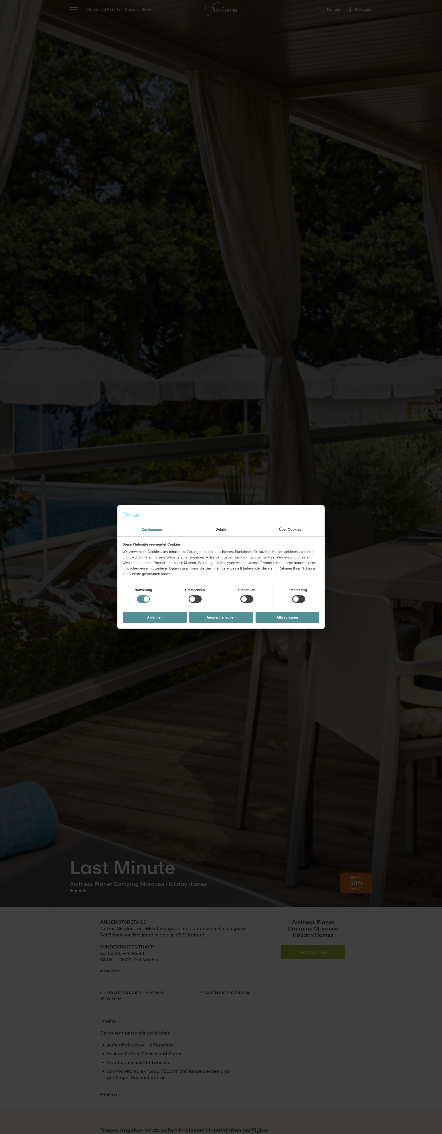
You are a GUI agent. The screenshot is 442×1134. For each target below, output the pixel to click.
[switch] (195, 599)
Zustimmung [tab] (152, 529)
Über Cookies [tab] (290, 529)
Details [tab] (221, 529)
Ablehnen (155, 617)
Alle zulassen (287, 617)
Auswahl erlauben (221, 617)
